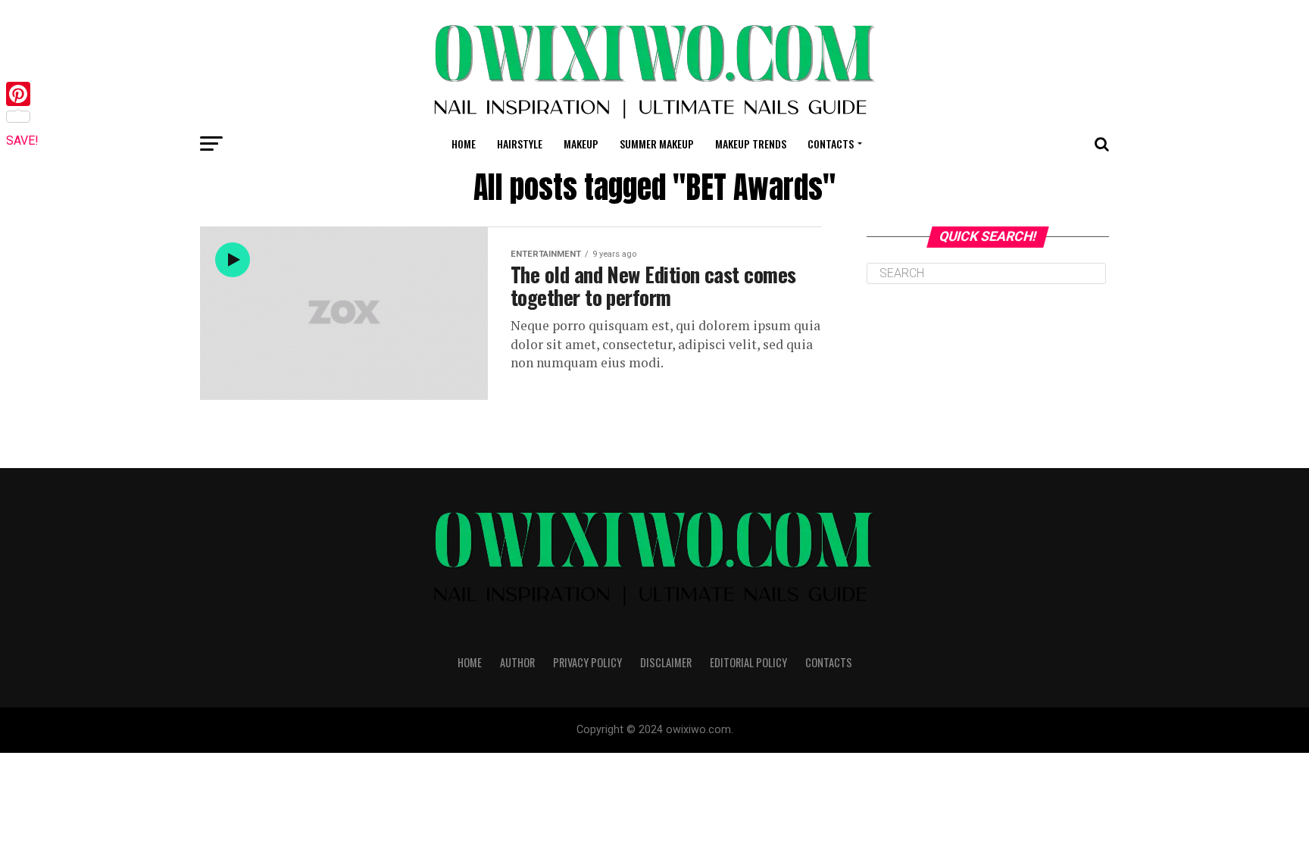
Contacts (831, 143)
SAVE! (22, 140)
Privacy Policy (587, 662)
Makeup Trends (750, 143)
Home (463, 143)
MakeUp (581, 143)
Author (517, 662)
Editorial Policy (748, 662)
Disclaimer (666, 662)
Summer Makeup (657, 143)
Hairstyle (519, 143)
